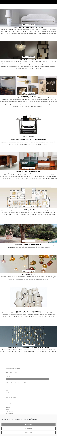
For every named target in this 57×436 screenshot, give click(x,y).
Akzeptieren (28, 424)
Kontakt (7, 409)
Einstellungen (28, 432)
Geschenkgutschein (9, 413)
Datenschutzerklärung (31, 382)
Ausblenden (28, 428)
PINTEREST (17, 368)
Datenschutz (8, 401)
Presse (7, 394)
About (7, 390)
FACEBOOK (8, 368)
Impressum (8, 392)
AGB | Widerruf (9, 399)
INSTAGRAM (12, 368)
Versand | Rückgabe (10, 403)
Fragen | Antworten (9, 411)
